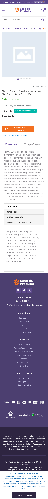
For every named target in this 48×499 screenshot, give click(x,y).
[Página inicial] (23, 10)
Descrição (13, 144)
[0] (42, 10)
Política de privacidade (24, 351)
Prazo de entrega (24, 344)
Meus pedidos (24, 381)
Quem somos (24, 318)
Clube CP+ (24, 329)
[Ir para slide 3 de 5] (24, 79)
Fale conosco (24, 321)
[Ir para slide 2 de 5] (21, 79)
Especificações (33, 144)
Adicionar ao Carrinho (19, 129)
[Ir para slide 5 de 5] (30, 79)
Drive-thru (24, 366)
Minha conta (24, 378)
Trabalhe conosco (24, 332)
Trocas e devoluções (24, 355)
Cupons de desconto (24, 362)
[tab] (24, 206)
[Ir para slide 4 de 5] (27, 79)
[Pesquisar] (42, 19)
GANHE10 (38, 2)
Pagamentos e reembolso (24, 348)
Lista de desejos (24, 385)
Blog (24, 325)
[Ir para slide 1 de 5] (18, 79)
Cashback (24, 359)
